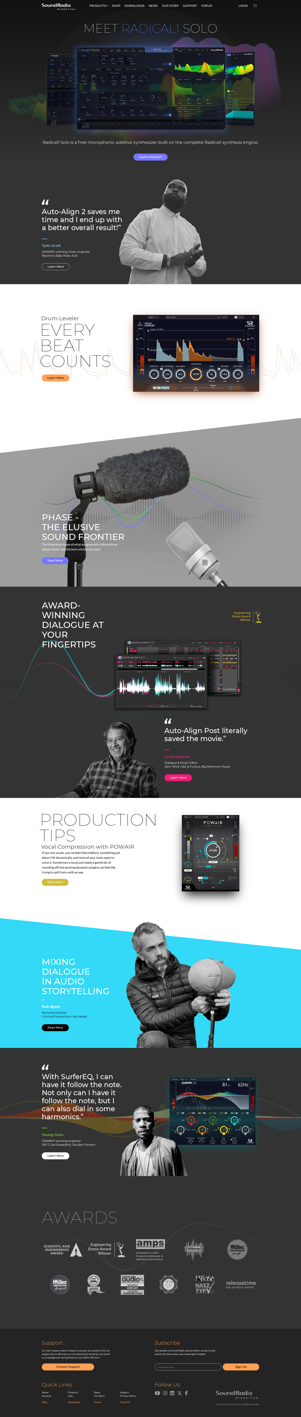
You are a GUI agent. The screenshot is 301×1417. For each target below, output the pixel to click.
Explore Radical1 (150, 157)
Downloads (74, 1402)
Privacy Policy (128, 1395)
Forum (97, 1402)
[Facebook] (186, 1395)
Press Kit (125, 1402)
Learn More (56, 266)
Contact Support (68, 1367)
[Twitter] (179, 1395)
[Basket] (256, 4)
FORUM (206, 5)
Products (73, 1392)
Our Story (99, 1395)
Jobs (70, 1395)
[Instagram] (165, 1395)
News (97, 1392)
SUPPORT (190, 5)
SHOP (116, 5)
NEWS (153, 5)
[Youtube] (157, 1395)
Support (124, 1392)
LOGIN (243, 5)
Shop (44, 1402)
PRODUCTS (97, 5)
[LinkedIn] (172, 1395)
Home (45, 1392)
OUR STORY (170, 5)
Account (46, 1395)
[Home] (59, 5)
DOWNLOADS (135, 5)
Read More (55, 560)
